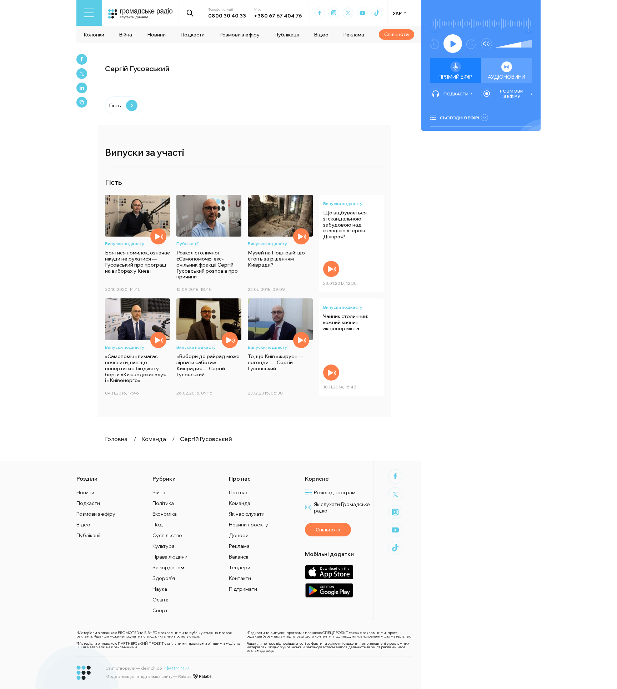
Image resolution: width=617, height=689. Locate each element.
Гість (115, 105)
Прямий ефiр (455, 77)
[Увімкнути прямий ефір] (452, 43)
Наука (159, 589)
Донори (239, 535)
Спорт (160, 610)
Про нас (239, 492)
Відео (321, 34)
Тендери (239, 567)
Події (158, 524)
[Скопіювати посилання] (81, 102)
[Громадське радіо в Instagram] (333, 13)
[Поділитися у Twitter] (81, 73)
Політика (163, 503)
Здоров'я (163, 578)
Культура (163, 546)
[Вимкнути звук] (486, 43)
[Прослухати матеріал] (158, 236)
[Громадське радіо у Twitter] (348, 13)
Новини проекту (248, 524)
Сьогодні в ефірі (459, 117)
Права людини (169, 557)
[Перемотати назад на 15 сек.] (434, 44)
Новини (156, 34)
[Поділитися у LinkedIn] (81, 88)
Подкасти (192, 34)
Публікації (286, 34)
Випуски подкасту (124, 243)
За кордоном (168, 567)
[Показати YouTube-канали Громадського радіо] (362, 13)
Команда (239, 503)
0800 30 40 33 (227, 16)
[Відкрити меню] (89, 13)
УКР (397, 13)
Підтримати (243, 589)
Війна (125, 34)
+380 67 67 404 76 (278, 16)
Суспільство (167, 535)
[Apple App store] (329, 572)
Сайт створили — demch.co (133, 668)
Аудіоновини (506, 77)
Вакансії (238, 557)
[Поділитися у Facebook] (81, 59)
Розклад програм (335, 492)
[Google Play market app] (329, 590)
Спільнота (396, 34)
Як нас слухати (247, 514)
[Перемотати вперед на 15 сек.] (471, 44)
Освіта (160, 599)
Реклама (353, 34)
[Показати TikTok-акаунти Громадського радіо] (376, 13)
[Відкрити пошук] (190, 13)
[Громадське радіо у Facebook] (319, 13)
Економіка (164, 514)
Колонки (94, 34)
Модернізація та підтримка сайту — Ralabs (148, 676)
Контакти (240, 578)
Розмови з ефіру (239, 34)
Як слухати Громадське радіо (342, 507)
